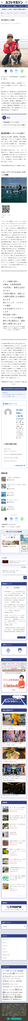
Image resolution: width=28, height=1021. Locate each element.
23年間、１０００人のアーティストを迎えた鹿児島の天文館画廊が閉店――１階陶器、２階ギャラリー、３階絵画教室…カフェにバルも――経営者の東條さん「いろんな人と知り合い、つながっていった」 (14, 619)
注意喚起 (21, 992)
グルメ (5, 981)
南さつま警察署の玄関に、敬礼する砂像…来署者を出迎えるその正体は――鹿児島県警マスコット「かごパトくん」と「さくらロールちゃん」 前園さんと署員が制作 (14, 607)
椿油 (11, 992)
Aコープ (3, 970)
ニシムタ (15, 983)
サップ (8, 526)
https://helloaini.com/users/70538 (14, 389)
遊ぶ (15, 524)
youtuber (4, 973)
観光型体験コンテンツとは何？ (11, 122)
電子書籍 (18, 994)
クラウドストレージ (6, 978)
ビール (11, 986)
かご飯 (12, 973)
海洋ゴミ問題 (10, 492)
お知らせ (21, 6)
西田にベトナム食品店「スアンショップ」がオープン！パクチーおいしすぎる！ (17, 851)
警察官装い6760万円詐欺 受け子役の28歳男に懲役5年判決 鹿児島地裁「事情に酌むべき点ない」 (14, 600)
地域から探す (6, 955)
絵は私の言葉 (13, 832)
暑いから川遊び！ (15, 457)
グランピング (17, 978)
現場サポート (7, 994)
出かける (10, 6)
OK (8, 1018)
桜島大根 (8, 992)
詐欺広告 (15, 994)
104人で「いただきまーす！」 (11, 451)
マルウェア (21, 986)
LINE (7, 970)
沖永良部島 (15, 992)
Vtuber (15, 970)
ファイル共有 (15, 986)
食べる (3, 6)
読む (16, 6)
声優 (13, 989)
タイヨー (11, 983)
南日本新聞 (16, 587)
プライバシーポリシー (16, 1018)
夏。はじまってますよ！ (13, 499)
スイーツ (12, 981)
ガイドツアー (14, 976)
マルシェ (5, 989)
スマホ (19, 981)
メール (10, 989)
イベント (6, 976)
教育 (21, 989)
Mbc (7, 587)
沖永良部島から (10, 506)
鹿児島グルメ (8, 997)
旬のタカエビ (14, 461)
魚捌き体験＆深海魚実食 (16, 454)
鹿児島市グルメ (17, 999)
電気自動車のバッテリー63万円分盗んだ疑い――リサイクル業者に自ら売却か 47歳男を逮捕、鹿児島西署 (14, 593)
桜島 (4, 992)
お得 (8, 973)
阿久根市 (11, 524)
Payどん (11, 970)
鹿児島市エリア (7, 999)
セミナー (5, 984)
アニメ (17, 973)
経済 (12, 994)
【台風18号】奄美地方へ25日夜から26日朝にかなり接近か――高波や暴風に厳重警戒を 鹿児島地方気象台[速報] (15, 629)
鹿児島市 (18, 997)
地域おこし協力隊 (15, 526)
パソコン (6, 986)
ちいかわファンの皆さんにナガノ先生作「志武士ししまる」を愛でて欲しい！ (17, 886)
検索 (25, 577)
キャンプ (20, 976)
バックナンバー (20, 896)
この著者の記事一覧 (19, 465)
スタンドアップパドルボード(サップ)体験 (14, 125)
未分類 (4, 958)
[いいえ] (26, 1012)
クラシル (12, 978)
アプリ (21, 973)
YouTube (20, 970)
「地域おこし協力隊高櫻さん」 (14, 477)
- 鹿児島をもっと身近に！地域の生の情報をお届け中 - (14, 9)
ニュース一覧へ (21, 637)
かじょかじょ (6, 939)
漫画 (3, 994)
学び (17, 989)
